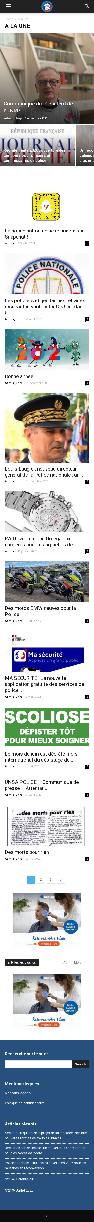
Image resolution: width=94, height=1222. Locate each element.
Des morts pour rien (27, 852)
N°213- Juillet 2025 (19, 1190)
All (65, 962)
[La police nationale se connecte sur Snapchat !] (47, 204)
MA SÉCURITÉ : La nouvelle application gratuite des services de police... (44, 684)
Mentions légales (18, 1093)
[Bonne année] (47, 349)
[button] (87, 6)
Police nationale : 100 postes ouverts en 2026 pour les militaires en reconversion (45, 1165)
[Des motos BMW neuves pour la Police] (47, 581)
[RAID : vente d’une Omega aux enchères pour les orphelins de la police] (47, 511)
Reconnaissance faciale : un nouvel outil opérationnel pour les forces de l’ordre (45, 1150)
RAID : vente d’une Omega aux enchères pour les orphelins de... (40, 541)
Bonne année (19, 376)
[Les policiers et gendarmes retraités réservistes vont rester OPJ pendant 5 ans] (47, 273)
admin (9, 243)
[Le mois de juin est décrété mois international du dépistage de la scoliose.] (47, 727)
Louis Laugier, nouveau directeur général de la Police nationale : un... (44, 472)
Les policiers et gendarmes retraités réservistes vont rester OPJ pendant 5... (45, 306)
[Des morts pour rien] (47, 825)
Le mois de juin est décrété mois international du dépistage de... (41, 757)
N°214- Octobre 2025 (21, 1179)
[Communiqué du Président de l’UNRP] (47, 78)
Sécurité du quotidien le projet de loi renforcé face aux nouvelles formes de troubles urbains (46, 1135)
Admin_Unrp (13, 118)
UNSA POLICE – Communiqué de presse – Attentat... (42, 785)
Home (9, 19)
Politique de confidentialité (25, 1103)
